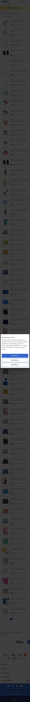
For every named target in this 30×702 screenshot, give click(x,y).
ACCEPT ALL (15, 355)
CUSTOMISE (14, 360)
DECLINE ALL (15, 364)
